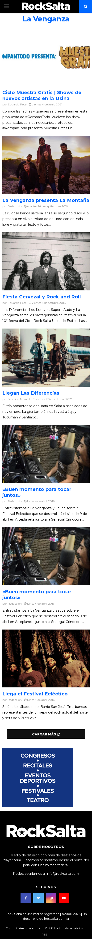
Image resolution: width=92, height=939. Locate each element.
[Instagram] (51, 898)
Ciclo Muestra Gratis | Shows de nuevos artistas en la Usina (41, 95)
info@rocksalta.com (62, 873)
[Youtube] (64, 898)
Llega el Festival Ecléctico (35, 694)
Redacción (15, 206)
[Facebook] (26, 898)
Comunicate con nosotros (23, 928)
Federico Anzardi (19, 399)
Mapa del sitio (73, 928)
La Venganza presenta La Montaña (45, 200)
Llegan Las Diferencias (30, 393)
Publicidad (52, 928)
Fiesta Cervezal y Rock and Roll (41, 297)
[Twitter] (38, 898)
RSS (44, 934)
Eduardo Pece (17, 104)
